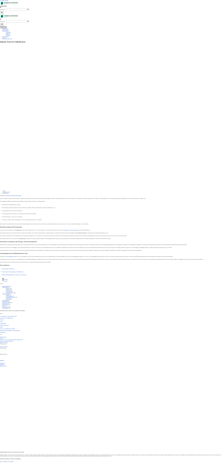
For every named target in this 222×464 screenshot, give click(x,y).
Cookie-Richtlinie (3, 323)
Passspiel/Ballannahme (10, 297)
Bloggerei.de (2, 360)
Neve (1, 461)
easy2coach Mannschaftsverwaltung (6, 341)
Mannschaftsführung (12, 195)
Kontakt (1, 327)
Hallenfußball (5, 300)
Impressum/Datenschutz (7, 38)
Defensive (8, 33)
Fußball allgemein (5, 286)
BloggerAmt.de (2, 363)
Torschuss (8, 299)
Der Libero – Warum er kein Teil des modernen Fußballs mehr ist (11, 339)
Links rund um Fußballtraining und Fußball (7, 328)
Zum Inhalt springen (4, 0)
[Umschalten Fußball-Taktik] (8, 31)
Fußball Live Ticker (3, 337)
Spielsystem (8, 32)
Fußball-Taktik (5, 287)
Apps (7, 195)
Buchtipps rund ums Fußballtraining (6, 318)
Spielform (8, 298)
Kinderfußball (5, 301)
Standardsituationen (10, 292)
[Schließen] (2, 12)
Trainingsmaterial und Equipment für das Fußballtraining (10, 330)
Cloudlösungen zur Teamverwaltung (69, 230)
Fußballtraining (5, 28)
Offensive (8, 34)
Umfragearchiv (2, 332)
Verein (20, 195)
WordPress (11, 461)
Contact (1, 321)
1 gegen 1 (8, 295)
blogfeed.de (2, 364)
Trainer (17, 195)
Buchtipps (4, 37)
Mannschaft (4, 303)
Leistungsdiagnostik (10, 256)
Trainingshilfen (5, 308)
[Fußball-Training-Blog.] (9, 18)
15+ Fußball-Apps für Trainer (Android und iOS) (8, 316)
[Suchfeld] (0, 7)
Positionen (8, 35)
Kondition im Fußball (6, 302)
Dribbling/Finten (9, 296)
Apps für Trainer (5, 36)
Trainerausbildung (5, 307)
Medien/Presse (5, 304)
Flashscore (2, 338)
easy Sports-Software (4, 346)
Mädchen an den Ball (4, 342)
